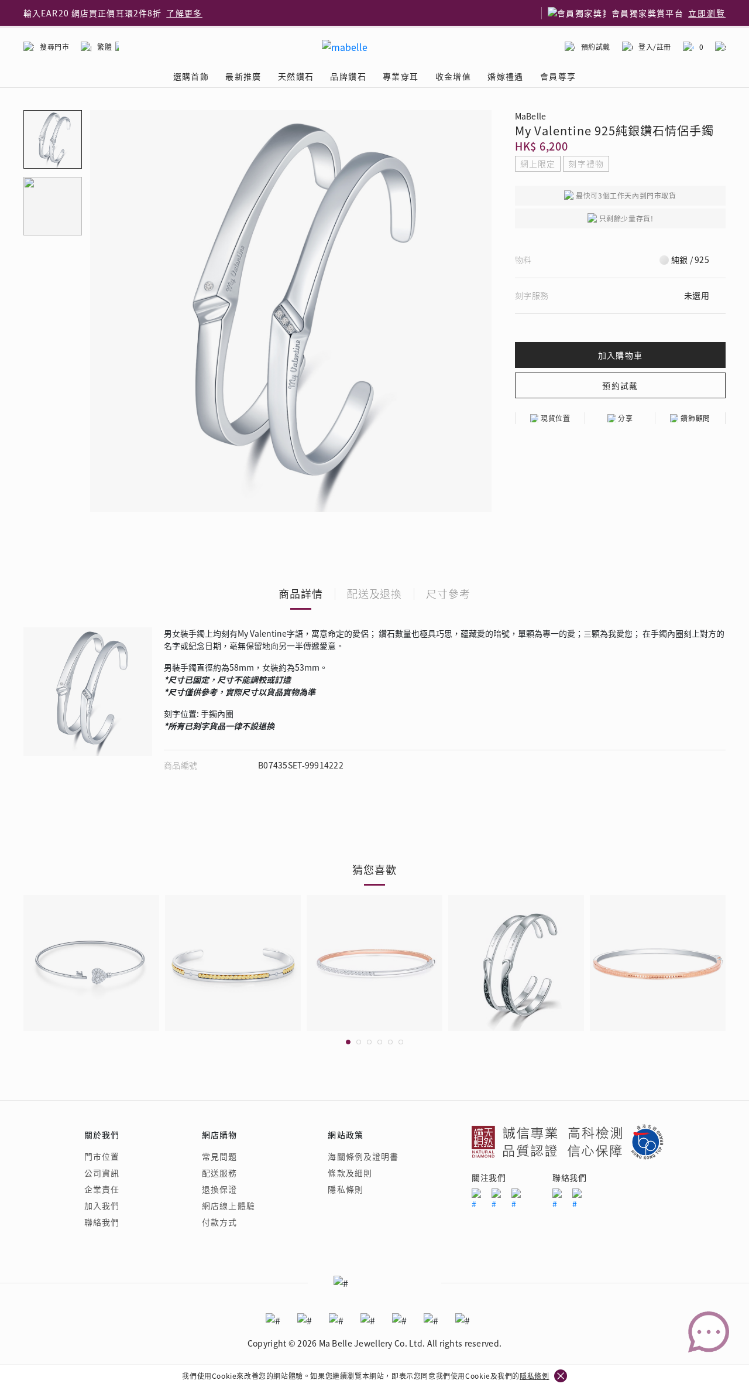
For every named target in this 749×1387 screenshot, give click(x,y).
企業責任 (101, 1189)
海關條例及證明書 (363, 1156)
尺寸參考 (448, 593)
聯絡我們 (101, 1222)
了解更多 (184, 13)
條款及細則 (350, 1172)
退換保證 (219, 1189)
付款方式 (219, 1222)
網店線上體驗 (228, 1205)
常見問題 (219, 1156)
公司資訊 (101, 1172)
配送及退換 (375, 593)
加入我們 (101, 1205)
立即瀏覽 (707, 13)
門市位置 (101, 1156)
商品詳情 (301, 593)
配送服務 (219, 1172)
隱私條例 (534, 1376)
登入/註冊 (654, 47)
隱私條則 (345, 1189)
